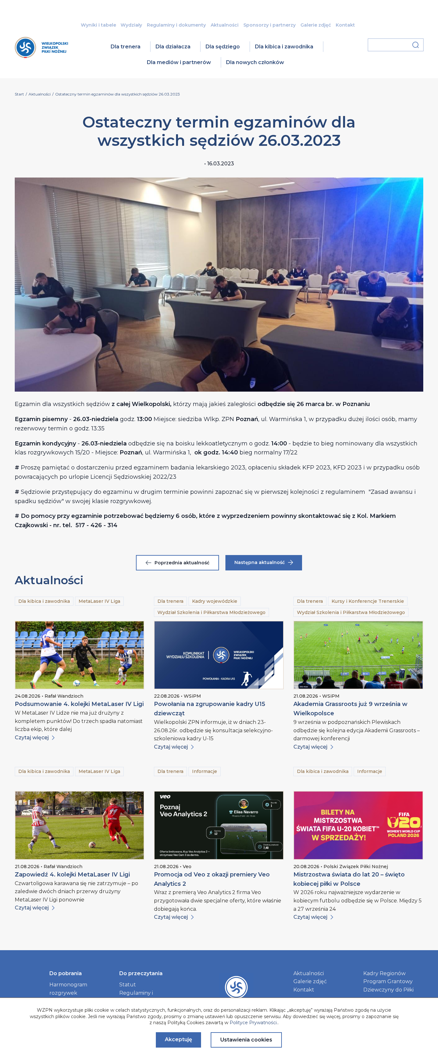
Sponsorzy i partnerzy (269, 25)
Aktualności (225, 25)
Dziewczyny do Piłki (388, 990)
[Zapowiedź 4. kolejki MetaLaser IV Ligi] (80, 825)
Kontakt (345, 25)
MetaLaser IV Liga (99, 601)
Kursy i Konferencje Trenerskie (368, 601)
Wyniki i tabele (98, 25)
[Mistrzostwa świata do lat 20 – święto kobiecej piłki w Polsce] (358, 825)
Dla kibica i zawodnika (284, 47)
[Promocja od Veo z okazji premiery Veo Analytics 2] (219, 825)
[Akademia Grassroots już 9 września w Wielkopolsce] (358, 655)
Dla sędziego (223, 47)
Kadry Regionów (384, 973)
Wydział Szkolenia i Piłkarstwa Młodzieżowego (211, 612)
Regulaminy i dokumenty (176, 25)
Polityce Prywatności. (254, 1022)
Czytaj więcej (32, 737)
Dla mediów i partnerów (179, 62)
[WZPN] (41, 56)
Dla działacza (173, 47)
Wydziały (131, 25)
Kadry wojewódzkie (214, 601)
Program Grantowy (388, 981)
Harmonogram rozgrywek (68, 989)
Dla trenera (125, 47)
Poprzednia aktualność (182, 563)
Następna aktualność (259, 562)
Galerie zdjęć (315, 25)
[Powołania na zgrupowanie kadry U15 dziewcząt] (219, 655)
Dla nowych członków (255, 62)
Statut (127, 985)
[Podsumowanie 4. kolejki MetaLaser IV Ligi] (80, 655)
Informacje (204, 771)
